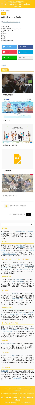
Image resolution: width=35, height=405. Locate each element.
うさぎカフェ (14, 355)
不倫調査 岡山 (26, 314)
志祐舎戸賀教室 (8, 95)
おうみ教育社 (7, 170)
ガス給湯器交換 (18, 245)
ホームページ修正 (17, 388)
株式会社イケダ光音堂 (10, 145)
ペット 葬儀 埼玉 (7, 331)
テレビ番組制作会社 (19, 231)
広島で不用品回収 (18, 279)
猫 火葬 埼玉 (25, 330)
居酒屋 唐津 (4, 371)
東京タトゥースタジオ (7, 343)
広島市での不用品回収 (18, 281)
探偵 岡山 (22, 312)
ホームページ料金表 (27, 388)
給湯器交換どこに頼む (9, 254)
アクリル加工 (14, 293)
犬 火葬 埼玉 (14, 330)
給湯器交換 (21, 247)
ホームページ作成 (7, 388)
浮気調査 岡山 (14, 314)
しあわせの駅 (17, 378)
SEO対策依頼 (17, 390)
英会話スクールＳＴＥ (10, 195)
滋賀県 (4, 65)
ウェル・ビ (6, 120)
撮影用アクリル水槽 (17, 298)
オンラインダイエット (19, 264)
